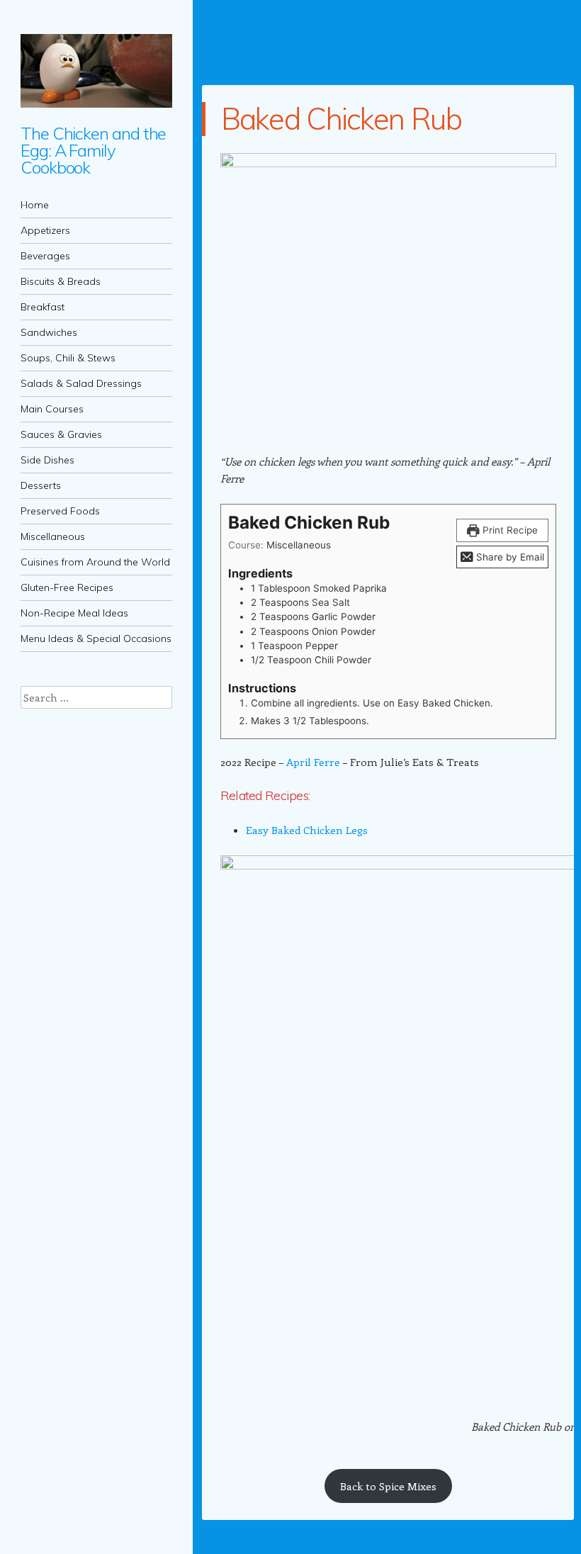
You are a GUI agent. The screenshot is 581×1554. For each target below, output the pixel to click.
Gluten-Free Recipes (67, 587)
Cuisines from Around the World (95, 562)
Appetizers (45, 230)
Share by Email (508, 557)
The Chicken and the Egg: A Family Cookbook (93, 150)
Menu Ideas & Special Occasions (96, 638)
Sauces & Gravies (61, 434)
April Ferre (313, 762)
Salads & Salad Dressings (81, 383)
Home (35, 204)
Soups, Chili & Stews (68, 357)
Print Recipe (509, 530)
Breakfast (42, 306)
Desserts (41, 485)
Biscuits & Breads (61, 281)
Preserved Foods (60, 511)
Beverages (45, 255)
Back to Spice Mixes (388, 1486)
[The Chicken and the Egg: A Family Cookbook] (96, 71)
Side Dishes (47, 460)
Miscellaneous (53, 536)
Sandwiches (49, 332)
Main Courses (52, 408)
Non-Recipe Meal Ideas (74, 613)
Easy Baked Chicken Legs (307, 830)
